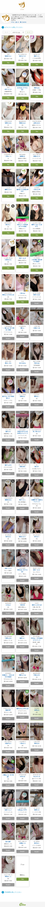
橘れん (22, 328)
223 (18, 22)
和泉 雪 (22, 605)
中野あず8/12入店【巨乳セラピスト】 (22, 432)
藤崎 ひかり (8, 189)
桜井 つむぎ (22, 258)
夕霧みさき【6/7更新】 (8, 776)
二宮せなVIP (36, 189)
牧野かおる (8, 123)
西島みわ (22, 396)
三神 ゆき (22, 293)
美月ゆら (36, 843)
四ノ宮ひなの (37, 431)
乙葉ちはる (8, 638)
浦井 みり (8, 431)
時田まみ (36, 743)
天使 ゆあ (37, 363)
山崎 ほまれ (36, 123)
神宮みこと (8, 876)
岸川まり (36, 537)
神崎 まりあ (22, 675)
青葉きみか (22, 123)
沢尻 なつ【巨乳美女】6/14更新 (22, 225)
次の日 (28, 32)
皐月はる (8, 537)
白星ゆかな (8, 260)
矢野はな (36, 710)
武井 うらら (8, 568)
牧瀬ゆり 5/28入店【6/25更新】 (8, 676)
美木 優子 (8, 842)
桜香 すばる (36, 295)
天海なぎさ (37, 675)
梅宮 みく (22, 638)
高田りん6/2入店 (37, 605)
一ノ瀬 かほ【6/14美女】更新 (8, 329)
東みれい (8, 224)
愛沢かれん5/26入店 (22, 708)
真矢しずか (8, 363)
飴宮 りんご (8, 810)
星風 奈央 (22, 466)
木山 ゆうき (36, 776)
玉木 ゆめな (22, 363)
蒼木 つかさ (36, 570)
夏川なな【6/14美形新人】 (8, 397)
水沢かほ (22, 776)
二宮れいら (8, 156)
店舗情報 (23, 22)
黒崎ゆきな (8, 500)
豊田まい (36, 396)
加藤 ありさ (36, 156)
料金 (13, 22)
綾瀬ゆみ (22, 156)
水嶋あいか (22, 843)
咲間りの (36, 810)
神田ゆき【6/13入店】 (22, 571)
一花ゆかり (22, 743)
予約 (8, 63)
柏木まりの (22, 56)
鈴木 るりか (8, 89)
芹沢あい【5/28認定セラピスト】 (37, 639)
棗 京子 (37, 466)
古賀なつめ (37, 328)
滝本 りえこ (22, 500)
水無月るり (8, 743)
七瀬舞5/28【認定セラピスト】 (37, 501)
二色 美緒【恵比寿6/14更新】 (36, 260)
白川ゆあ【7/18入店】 (22, 89)
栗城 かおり (22, 537)
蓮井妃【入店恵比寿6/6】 (22, 190)
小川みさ (8, 605)
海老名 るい (8, 56)
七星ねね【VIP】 (22, 810)
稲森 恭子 (8, 710)
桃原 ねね (37, 88)
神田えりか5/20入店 (8, 295)
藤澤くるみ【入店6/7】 (37, 225)
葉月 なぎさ (8, 465)
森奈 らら (37, 56)
